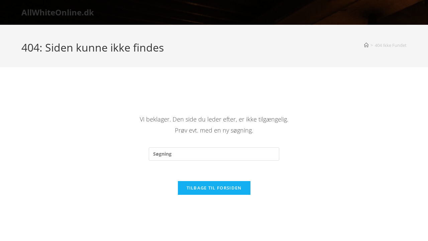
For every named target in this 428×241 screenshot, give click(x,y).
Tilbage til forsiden (214, 188)
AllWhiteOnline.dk (57, 12)
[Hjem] (366, 45)
